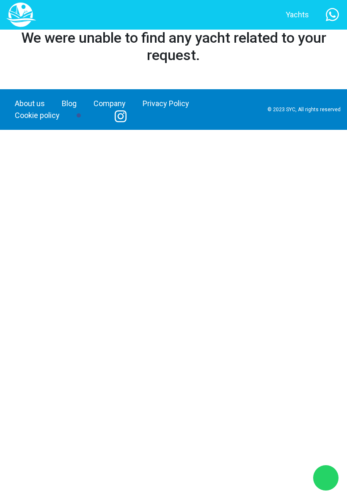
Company (110, 103)
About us (30, 103)
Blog (69, 103)
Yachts (297, 14)
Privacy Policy (166, 103)
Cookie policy (37, 115)
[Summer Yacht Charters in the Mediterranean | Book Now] (21, 14)
